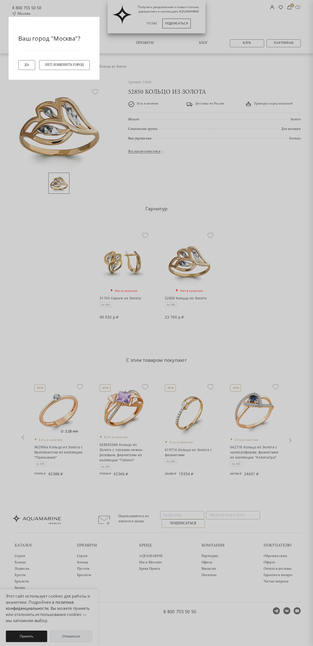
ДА (26, 65)
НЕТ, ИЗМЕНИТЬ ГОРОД (64, 65)
